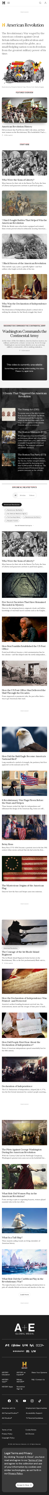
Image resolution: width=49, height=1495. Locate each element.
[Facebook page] (9, 1400)
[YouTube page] (24, 1400)
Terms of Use (35, 1460)
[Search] (40, 3)
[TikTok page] (39, 1400)
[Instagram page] (32, 1400)
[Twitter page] (16, 1400)
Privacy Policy (15, 1473)
